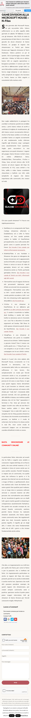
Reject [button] (18, 715)
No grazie (18, 10)
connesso (13, 611)
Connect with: (7, 616)
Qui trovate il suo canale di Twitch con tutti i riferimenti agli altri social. (16, 275)
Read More (24, 715)
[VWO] (6, 10)
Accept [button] (12, 715)
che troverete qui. (18, 301)
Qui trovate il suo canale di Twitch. (15, 354)
